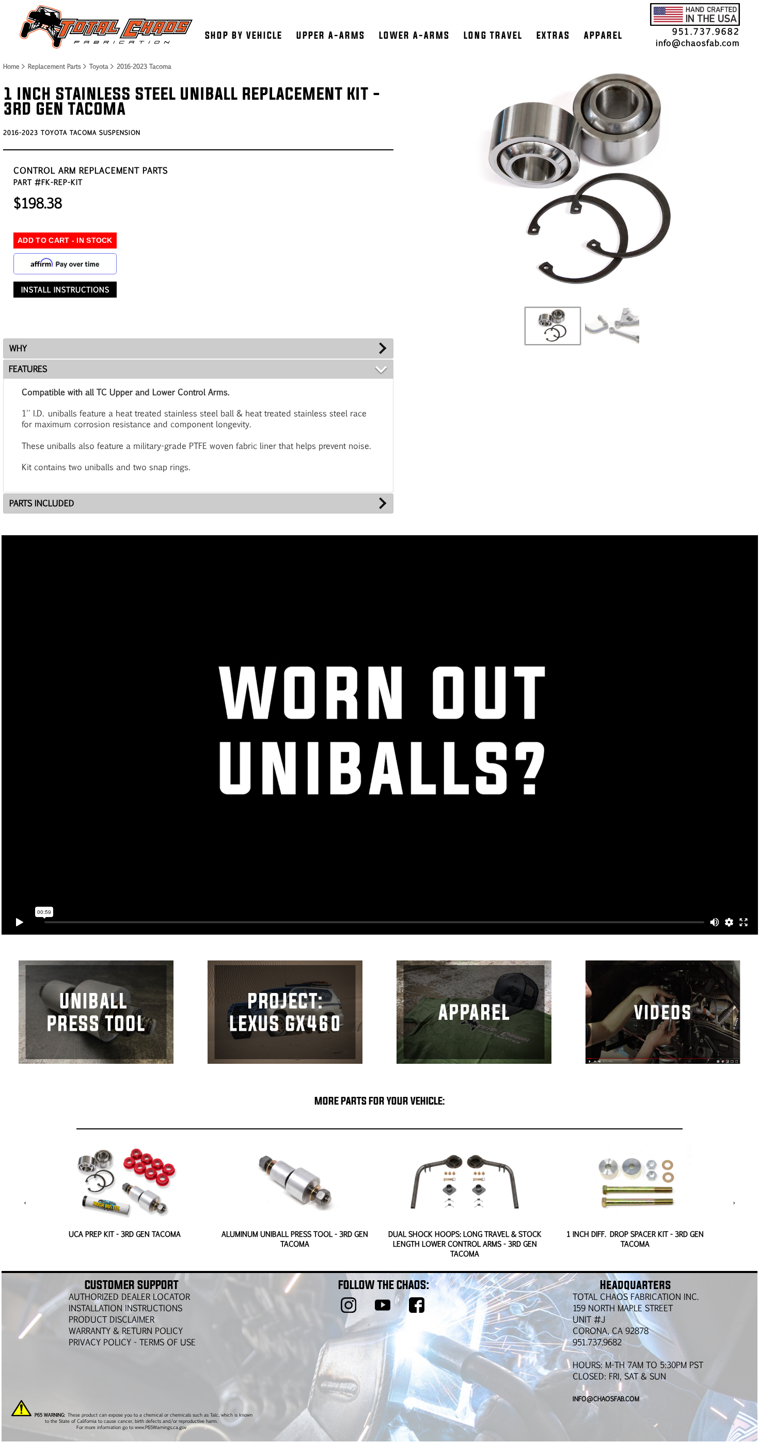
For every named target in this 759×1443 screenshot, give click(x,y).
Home (11, 66)
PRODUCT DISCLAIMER (111, 1319)
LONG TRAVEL (493, 35)
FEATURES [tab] (28, 368)
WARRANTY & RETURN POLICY (126, 1330)
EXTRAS (553, 35)
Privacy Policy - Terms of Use (132, 1342)
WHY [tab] (18, 348)
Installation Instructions (125, 1307)
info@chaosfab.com (698, 42)
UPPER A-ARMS (330, 35)
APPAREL (603, 35)
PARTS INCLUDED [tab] (41, 503)
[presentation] (25, 1203)
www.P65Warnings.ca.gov (160, 1427)
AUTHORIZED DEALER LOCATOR (129, 1296)
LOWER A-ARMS (414, 35)
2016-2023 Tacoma (144, 66)
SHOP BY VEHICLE (243, 35)
